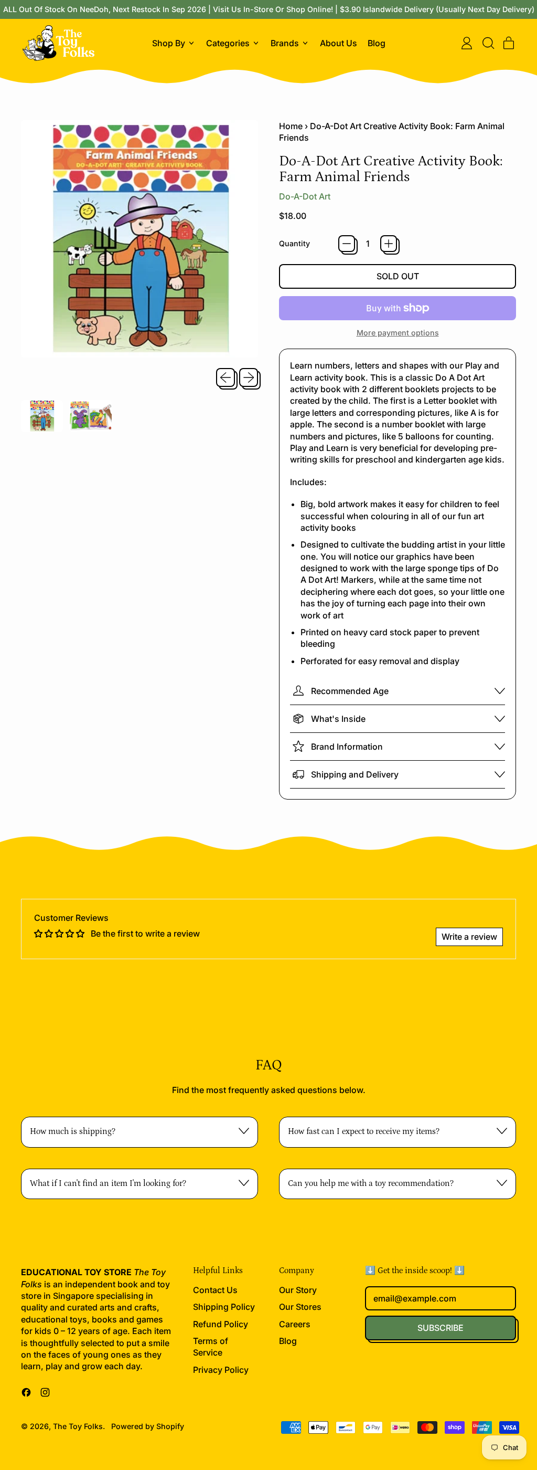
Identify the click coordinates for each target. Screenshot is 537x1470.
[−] (346, 243)
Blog (376, 43)
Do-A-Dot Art (304, 196)
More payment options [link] (398, 332)
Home (291, 126)
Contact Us (215, 1290)
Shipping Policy (224, 1306)
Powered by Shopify (147, 1426)
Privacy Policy (221, 1369)
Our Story (298, 1290)
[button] (487, 43)
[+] (388, 243)
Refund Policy (220, 1324)
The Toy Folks (78, 1426)
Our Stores (300, 1306)
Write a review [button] (469, 936)
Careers (294, 1324)
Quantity (294, 243)
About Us (338, 43)
